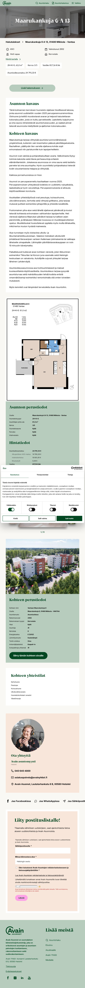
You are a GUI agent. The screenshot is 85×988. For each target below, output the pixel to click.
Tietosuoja (11, 966)
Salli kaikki (69, 518)
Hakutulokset (13, 42)
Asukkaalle (51, 950)
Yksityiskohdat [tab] (42, 475)
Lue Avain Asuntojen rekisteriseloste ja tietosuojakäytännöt (39, 875)
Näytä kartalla (12, 59)
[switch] (32, 509)
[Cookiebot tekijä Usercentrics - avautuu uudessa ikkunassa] (72, 468)
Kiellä (15, 518)
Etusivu (49, 945)
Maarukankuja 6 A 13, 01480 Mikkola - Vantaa (50, 42)
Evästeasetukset (14, 971)
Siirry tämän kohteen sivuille (28, 655)
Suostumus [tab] (14, 475)
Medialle (49, 960)
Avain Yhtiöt (51, 955)
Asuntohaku (44, 3)
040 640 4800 (22, 771)
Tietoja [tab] (70, 475)
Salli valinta (42, 518)
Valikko (78, 3)
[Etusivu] (7, 3)
